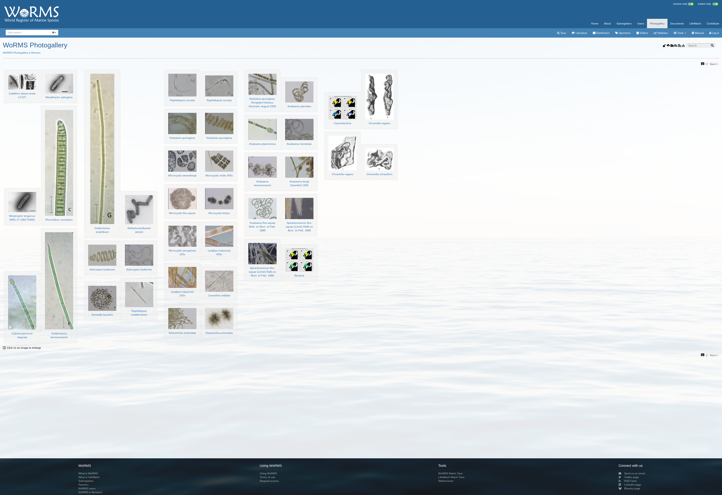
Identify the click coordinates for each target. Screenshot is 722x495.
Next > (714, 64)
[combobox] (28, 32)
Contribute (713, 23)
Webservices (446, 480)
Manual (699, 32)
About (607, 23)
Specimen (624, 32)
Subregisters (624, 23)
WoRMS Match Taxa (450, 473)
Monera (35, 52)
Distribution (602, 32)
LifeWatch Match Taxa (451, 477)
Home (594, 23)
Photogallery (657, 23)
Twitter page (631, 477)
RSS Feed (630, 480)
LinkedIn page (632, 484)
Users (640, 23)
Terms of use (267, 477)
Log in (715, 32)
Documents (677, 23)
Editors (643, 32)
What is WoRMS (88, 473)
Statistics (662, 32)
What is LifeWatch (89, 477)
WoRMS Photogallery (15, 52)
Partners (83, 484)
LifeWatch (695, 23)
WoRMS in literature (90, 492)
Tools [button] (680, 32)
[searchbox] (27, 32)
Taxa (563, 32)
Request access (269, 480)
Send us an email (634, 473)
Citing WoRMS (268, 473)
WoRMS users (87, 488)
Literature (581, 32)
